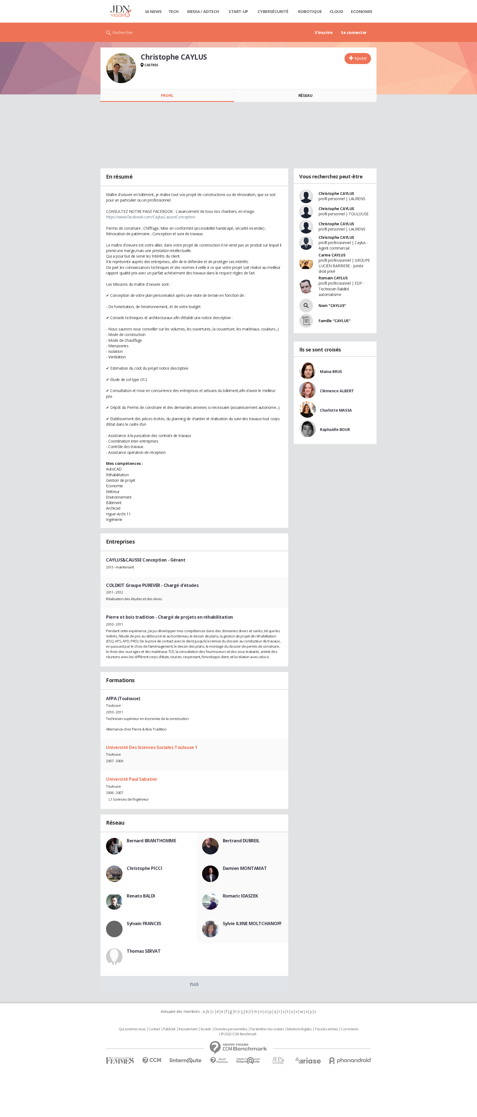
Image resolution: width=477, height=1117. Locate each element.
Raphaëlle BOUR (335, 429)
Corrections (349, 1029)
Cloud (336, 11)
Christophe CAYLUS (336, 193)
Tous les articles (326, 1029)
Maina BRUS (331, 371)
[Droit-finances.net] (219, 1060)
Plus (194, 983)
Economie (361, 11)
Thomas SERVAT (144, 951)
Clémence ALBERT (337, 390)
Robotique (310, 11)
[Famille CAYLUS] (306, 321)
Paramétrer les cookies (267, 1029)
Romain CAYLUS (333, 277)
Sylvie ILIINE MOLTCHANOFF (252, 923)
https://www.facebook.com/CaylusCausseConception (150, 216)
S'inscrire (324, 32)
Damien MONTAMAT (245, 868)
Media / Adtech (203, 11)
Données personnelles (230, 1029)
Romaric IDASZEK (240, 896)
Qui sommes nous (132, 1029)
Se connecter (354, 32)
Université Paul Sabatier (131, 779)
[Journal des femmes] (120, 1060)
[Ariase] (308, 1060)
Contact (154, 1029)
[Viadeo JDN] (278, 1060)
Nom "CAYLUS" (332, 305)
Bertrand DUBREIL (241, 841)
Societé (205, 1029)
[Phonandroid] (350, 1060)
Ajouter (360, 58)
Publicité (169, 1029)
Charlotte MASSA (336, 410)
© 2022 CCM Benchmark (238, 1034)
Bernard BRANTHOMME (151, 841)
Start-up (238, 11)
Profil (167, 95)
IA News (153, 11)
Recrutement (188, 1029)
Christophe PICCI (144, 868)
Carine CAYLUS (332, 255)
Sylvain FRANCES (144, 923)
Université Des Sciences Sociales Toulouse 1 (151, 747)
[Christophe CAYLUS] (121, 68)
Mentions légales (299, 1029)
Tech (173, 11)
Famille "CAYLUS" (334, 320)
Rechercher (122, 32)
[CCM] (151, 1060)
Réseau (305, 95)
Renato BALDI (141, 896)
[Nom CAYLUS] (306, 306)
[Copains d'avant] (249, 1060)
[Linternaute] (186, 1060)
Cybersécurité (273, 11)
